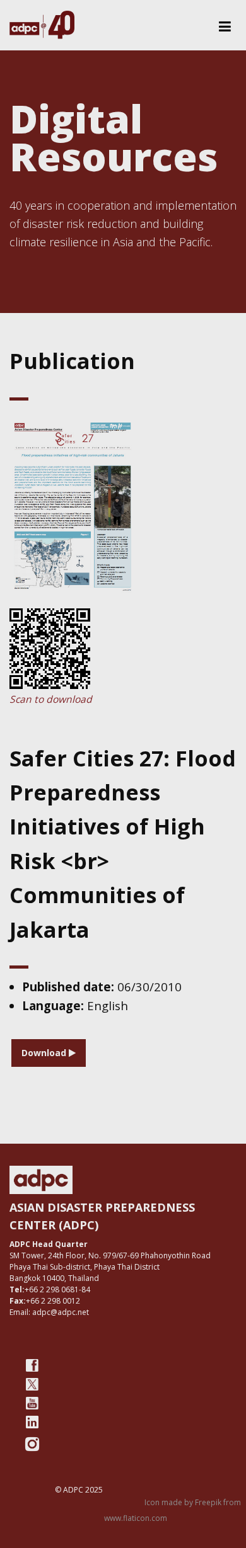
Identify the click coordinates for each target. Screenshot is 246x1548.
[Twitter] (32, 1384)
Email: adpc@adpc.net (49, 1312)
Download (45, 1053)
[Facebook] (32, 1365)
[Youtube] (32, 1403)
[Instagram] (32, 1444)
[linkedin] (32, 1422)
